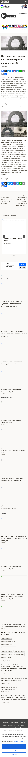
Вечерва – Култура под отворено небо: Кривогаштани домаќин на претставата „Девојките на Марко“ (12, 597)
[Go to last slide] (4, 236)
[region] (14, 742)
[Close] (26, 729)
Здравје (23, 725)
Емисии (10, 725)
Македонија (14, 722)
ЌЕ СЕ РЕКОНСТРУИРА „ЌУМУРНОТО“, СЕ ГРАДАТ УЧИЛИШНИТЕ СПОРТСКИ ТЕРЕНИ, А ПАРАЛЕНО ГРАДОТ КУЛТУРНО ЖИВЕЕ (14, 694)
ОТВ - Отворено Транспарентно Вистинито (10, 265)
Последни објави (6, 279)
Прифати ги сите (14, 746)
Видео (5, 725)
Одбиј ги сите (14, 754)
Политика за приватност (19, 741)
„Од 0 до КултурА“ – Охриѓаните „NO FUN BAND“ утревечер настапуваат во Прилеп (13, 625)
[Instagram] (7, 2)
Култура (3, 513)
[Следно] (24, 236)
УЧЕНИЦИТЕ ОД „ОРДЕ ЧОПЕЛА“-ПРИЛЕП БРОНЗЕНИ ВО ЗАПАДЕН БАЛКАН (21, 200)
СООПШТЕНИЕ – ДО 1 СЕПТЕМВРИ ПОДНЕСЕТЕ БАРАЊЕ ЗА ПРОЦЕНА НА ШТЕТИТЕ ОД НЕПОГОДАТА (12, 304)
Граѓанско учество (6, 397)
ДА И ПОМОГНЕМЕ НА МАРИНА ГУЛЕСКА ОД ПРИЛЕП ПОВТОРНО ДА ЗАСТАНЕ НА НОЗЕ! (13, 450)
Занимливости (5, 53)
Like (23, 264)
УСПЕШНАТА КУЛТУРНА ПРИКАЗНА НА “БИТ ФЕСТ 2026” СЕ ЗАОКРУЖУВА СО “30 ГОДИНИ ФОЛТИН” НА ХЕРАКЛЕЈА (14, 675)
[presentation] (14, 227)
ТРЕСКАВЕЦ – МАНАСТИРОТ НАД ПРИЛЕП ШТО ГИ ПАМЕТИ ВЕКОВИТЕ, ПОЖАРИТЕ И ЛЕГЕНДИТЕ (14, 334)
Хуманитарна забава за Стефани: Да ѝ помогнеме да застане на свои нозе (12, 479)
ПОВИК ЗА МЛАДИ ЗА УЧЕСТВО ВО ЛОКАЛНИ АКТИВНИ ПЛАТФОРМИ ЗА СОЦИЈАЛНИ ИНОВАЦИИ (12, 704)
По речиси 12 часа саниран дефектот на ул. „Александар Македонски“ (13, 363)
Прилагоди (14, 750)
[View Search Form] (26, 1)
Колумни (22, 722)
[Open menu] (14, 6)
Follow (23, 267)
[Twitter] (5, 2)
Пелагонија (6, 722)
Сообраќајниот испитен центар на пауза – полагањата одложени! (6, 199)
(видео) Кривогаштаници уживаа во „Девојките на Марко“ (11, 391)
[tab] (12, 255)
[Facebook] (2, 2)
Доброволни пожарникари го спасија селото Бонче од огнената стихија (13, 507)
